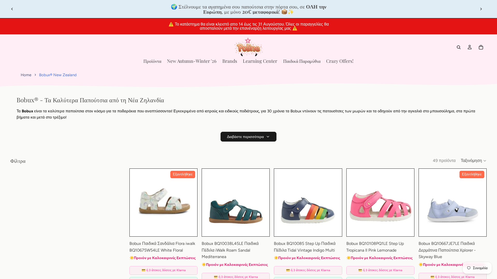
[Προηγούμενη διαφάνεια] (12, 9)
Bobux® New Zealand (58, 75)
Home (26, 75)
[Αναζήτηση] (458, 47)
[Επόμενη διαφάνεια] (481, 9)
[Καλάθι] (481, 47)
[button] (474, 160)
